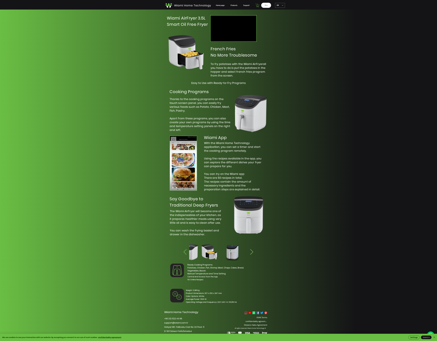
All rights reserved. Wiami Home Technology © (250, 328)
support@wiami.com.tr (176, 322)
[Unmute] (176, 187)
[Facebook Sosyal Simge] (257, 312)
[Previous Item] (185, 252)
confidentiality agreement (109, 337)
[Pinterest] (265, 312)
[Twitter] (261, 312)
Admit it (426, 337)
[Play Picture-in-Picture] (191, 187)
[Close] (434, 337)
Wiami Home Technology (181, 312)
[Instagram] (245, 312)
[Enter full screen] (195, 187)
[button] (258, 5)
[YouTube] (249, 312)
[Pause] (172, 187)
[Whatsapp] (253, 312)
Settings (414, 337)
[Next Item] (251, 252)
